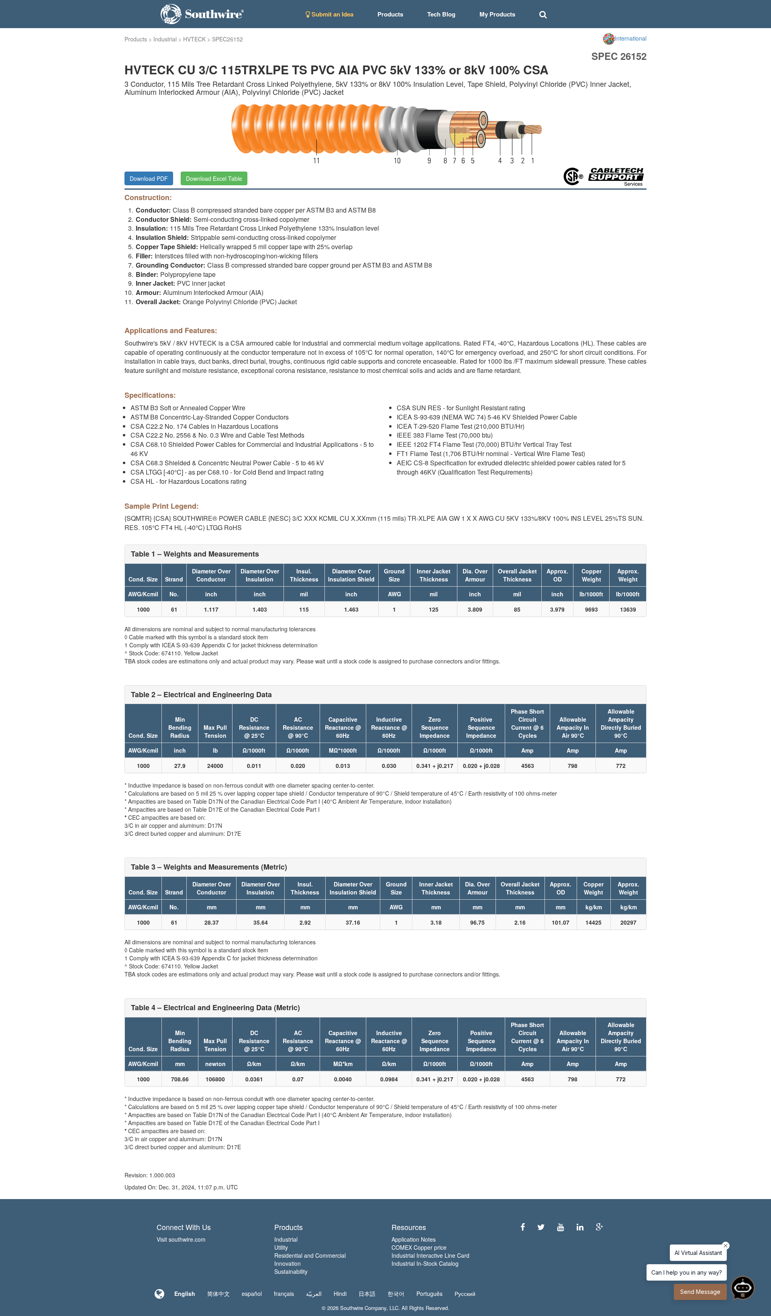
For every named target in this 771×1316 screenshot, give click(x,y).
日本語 (367, 1293)
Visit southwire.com (181, 1239)
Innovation (287, 1263)
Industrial (165, 39)
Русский (465, 1293)
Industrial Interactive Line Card (430, 1255)
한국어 (396, 1293)
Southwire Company (363, 1308)
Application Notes (414, 1239)
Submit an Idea (331, 14)
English (184, 1293)
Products (135, 39)
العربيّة (314, 1293)
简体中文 (218, 1293)
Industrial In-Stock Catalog (425, 1263)
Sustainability (291, 1271)
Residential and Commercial (310, 1255)
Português (429, 1293)
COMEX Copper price (419, 1247)
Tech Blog (441, 14)
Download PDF (149, 178)
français (284, 1293)
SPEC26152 (227, 39)
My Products (497, 14)
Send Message (700, 1291)
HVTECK (194, 39)
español (252, 1293)
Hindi (340, 1293)
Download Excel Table (214, 178)
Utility (281, 1247)
